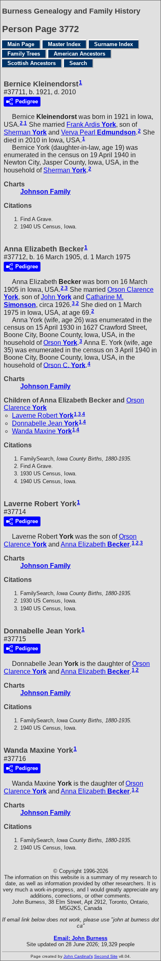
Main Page (20, 44)
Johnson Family (45, 191)
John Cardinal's (78, 956)
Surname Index (113, 44)
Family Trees (23, 54)
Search (78, 63)
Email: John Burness (80, 938)
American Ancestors (79, 54)
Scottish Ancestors (31, 63)
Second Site (106, 956)
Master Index (64, 44)
